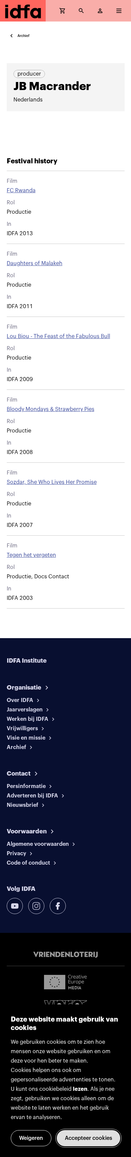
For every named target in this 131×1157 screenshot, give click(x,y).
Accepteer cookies (88, 1138)
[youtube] (15, 906)
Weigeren (31, 1138)
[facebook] (58, 906)
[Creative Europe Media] (65, 981)
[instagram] (36, 906)
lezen (80, 1089)
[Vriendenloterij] (65, 955)
